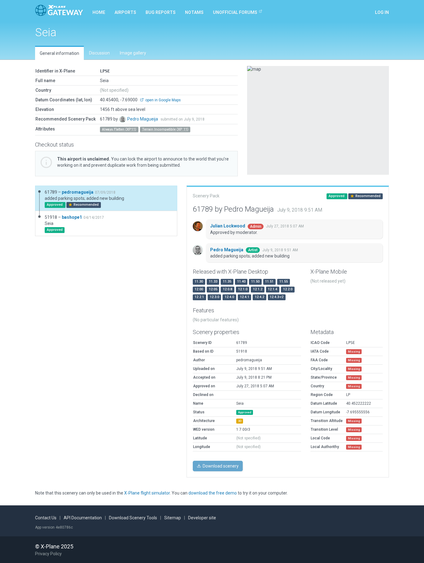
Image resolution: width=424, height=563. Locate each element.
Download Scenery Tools (133, 517)
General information (59, 53)
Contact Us (45, 517)
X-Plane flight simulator (147, 492)
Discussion (99, 53)
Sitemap (172, 517)
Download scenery (220, 466)
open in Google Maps (162, 100)
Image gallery (133, 53)
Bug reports (161, 12)
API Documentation (83, 517)
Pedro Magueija (143, 119)
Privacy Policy (48, 553)
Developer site (202, 517)
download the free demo (212, 492)
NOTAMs (194, 12)
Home (98, 12)
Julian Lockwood (228, 225)
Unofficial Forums (235, 12)
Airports (125, 12)
